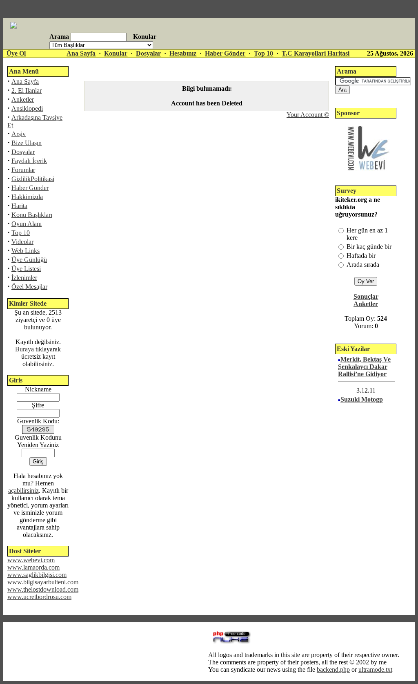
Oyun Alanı (26, 223)
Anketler (22, 99)
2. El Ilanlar (26, 90)
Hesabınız (182, 53)
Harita (19, 205)
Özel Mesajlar (29, 286)
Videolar (22, 241)
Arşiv (18, 133)
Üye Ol (16, 53)
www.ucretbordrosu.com (39, 596)
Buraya (24, 349)
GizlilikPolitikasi (32, 178)
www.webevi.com (31, 560)
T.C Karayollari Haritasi (315, 53)
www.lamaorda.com (33, 567)
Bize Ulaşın (26, 142)
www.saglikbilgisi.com (37, 574)
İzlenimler (24, 277)
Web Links (25, 250)
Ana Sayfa (81, 53)
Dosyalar (148, 53)
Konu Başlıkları (31, 214)
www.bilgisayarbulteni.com (42, 582)
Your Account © (308, 114)
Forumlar (23, 169)
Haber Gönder (225, 53)
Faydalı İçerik (29, 160)
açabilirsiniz (23, 490)
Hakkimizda (27, 196)
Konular (115, 53)
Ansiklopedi (27, 108)
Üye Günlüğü (29, 259)
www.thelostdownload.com (42, 589)
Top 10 (263, 53)
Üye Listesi (26, 268)
